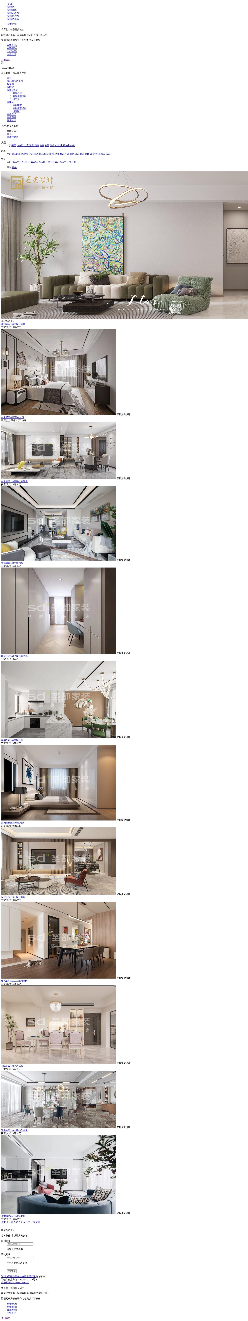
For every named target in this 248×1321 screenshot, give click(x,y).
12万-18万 (53, 162)
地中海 (24, 154)
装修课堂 (11, 117)
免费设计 (11, 45)
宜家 (82, 154)
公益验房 (11, 51)
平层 (13, 145)
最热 (14, 167)
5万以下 (26, 162)
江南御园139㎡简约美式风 (14, 1130)
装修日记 (11, 114)
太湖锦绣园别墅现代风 (12, 823)
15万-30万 (16, 162)
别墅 (47, 145)
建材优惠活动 (19, 108)
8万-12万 (43, 162)
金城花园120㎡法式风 (12, 1066)
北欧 (87, 154)
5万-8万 (34, 162)
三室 (31, 145)
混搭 (46, 154)
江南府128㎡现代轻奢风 (13, 1216)
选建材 (10, 102)
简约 (97, 154)
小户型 (20, 145)
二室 (26, 145)
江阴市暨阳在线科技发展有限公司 (18, 1276)
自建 (57, 145)
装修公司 (17, 93)
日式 (77, 154)
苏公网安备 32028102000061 (15, 1282)
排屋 (62, 145)
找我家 (10, 87)
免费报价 (11, 48)
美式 (36, 154)
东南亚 (70, 154)
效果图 (10, 84)
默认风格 (16, 154)
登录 (9, 24)
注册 (15, 24)
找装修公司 (12, 90)
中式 (31, 154)
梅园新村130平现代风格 (13, 324)
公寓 (42, 145)
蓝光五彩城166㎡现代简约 (14, 981)
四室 (36, 145)
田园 (51, 154)
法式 (108, 154)
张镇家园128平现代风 (12, 563)
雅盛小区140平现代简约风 (14, 656)
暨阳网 (10, 6)
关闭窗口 (5, 60)
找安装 (16, 111)
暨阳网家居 (13, 19)
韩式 (102, 154)
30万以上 (73, 162)
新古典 (63, 154)
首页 (9, 3)
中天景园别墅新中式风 (12, 417)
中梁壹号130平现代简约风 (14, 481)
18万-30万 (63, 162)
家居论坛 (11, 120)
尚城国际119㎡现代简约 (13, 897)
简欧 (92, 154)
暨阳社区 (12, 9)
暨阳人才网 (13, 13)
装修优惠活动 (19, 96)
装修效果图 (12, 137)
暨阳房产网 (13, 16)
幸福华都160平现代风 (12, 740)
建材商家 (17, 105)
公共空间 (70, 145)
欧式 (41, 154)
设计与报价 (15, 81)
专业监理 (11, 54)
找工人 (16, 99)
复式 (52, 145)
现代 (57, 154)
